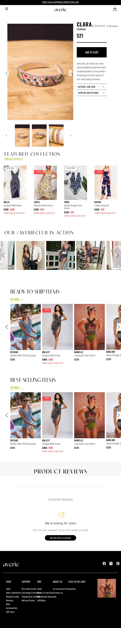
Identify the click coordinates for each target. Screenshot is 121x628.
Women (9, 600)
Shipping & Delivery (31, 596)
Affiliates (41, 600)
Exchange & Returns (31, 593)
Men (8, 604)
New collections (13, 593)
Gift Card (10, 612)
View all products (13, 159)
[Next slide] (70, 74)
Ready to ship (12, 596)
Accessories (11, 608)
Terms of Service (45, 593)
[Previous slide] (7, 74)
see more (14, 299)
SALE (8, 589)
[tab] (92, 87)
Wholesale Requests (46, 596)
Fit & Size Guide (29, 589)
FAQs (39, 589)
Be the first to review (60, 538)
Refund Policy (28, 600)
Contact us (58, 593)
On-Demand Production (64, 589)
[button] (4, 255)
